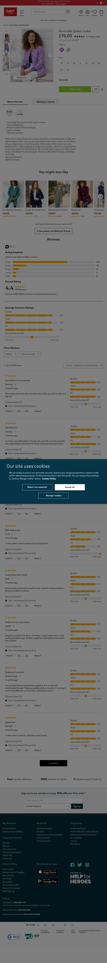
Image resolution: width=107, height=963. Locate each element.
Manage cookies (53, 495)
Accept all (70, 487)
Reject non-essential (37, 487)
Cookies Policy (49, 478)
